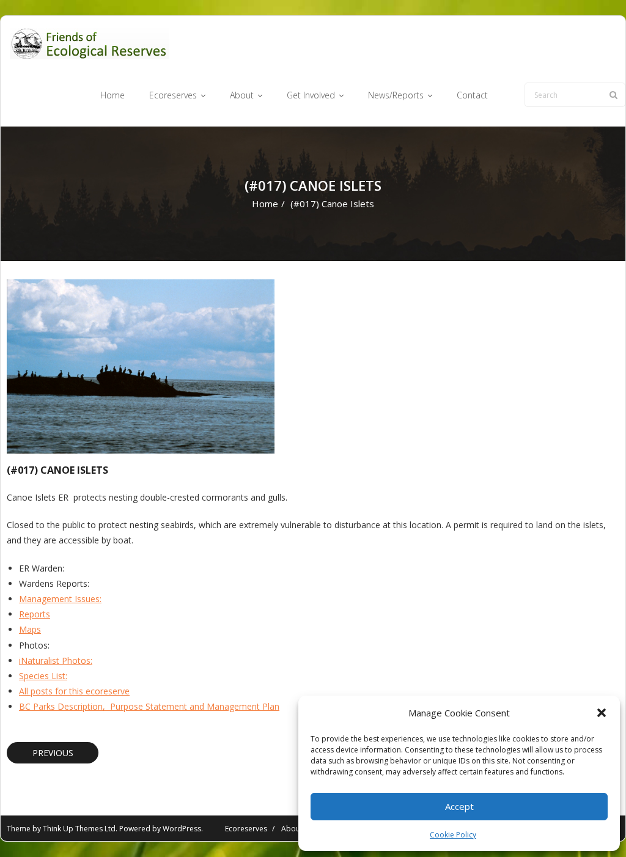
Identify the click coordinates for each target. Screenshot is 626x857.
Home (265, 203)
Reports (34, 614)
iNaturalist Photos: (55, 660)
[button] (601, 713)
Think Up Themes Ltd (79, 828)
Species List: (43, 676)
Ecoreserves (246, 828)
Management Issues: (60, 599)
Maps (30, 629)
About (292, 828)
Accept (459, 806)
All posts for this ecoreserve (74, 691)
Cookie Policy (453, 834)
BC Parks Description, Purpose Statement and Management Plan (149, 706)
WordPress (182, 828)
